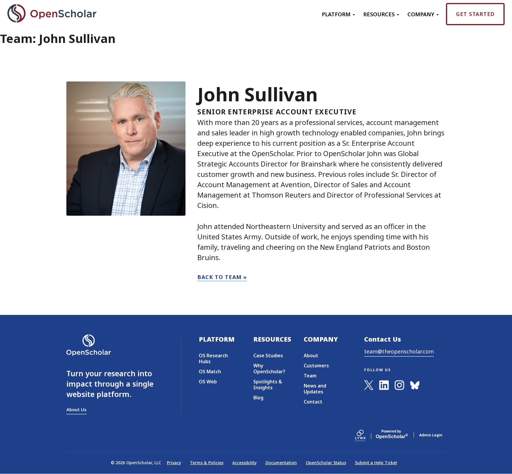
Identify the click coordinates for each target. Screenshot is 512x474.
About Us (76, 409)
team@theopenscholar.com (399, 351)
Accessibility (244, 462)
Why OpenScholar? (269, 368)
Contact (313, 401)
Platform (337, 14)
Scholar (391, 434)
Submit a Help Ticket (376, 462)
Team (310, 375)
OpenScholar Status (326, 462)
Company (421, 14)
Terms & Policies (206, 462)
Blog (258, 397)
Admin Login (430, 435)
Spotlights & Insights (267, 384)
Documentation (281, 462)
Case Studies (268, 355)
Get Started (475, 13)
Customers (316, 365)
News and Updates (315, 388)
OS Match (210, 371)
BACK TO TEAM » (222, 277)
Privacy (174, 462)
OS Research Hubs (213, 358)
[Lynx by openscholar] (365, 435)
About (311, 355)
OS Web (208, 381)
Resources (379, 14)
